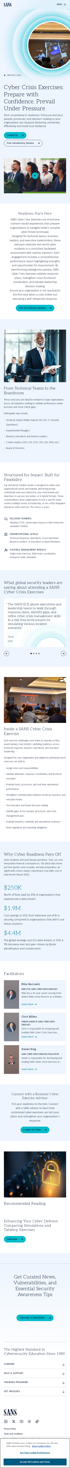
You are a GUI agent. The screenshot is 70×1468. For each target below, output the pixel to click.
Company (9, 1364)
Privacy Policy (10, 1429)
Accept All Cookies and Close (35, 1462)
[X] (14, 1421)
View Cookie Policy (41, 1446)
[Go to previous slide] (6, 653)
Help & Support (13, 1373)
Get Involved (12, 1391)
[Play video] (35, 175)
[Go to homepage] (7, 4)
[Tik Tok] (37, 1421)
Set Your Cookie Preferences (35, 1453)
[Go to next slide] (63, 653)
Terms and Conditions (13, 1434)
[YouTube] (21, 1421)
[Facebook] (29, 1421)
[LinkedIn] (6, 1421)
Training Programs (16, 1382)
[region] (35, 1453)
